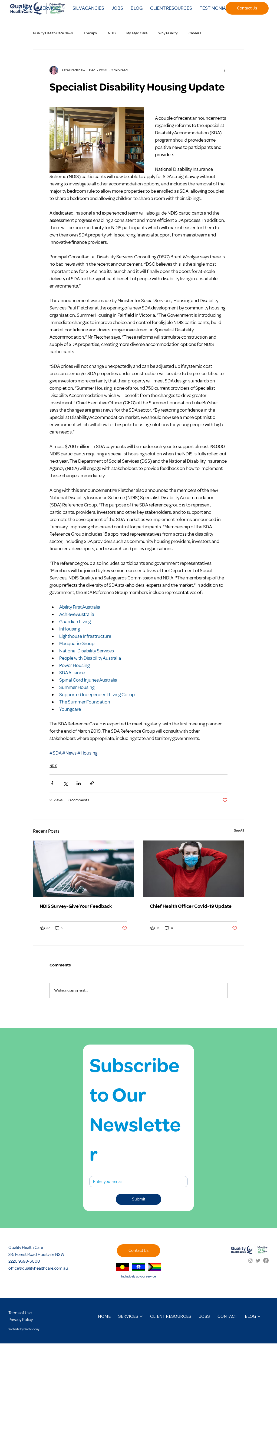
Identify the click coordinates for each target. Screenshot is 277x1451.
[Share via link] (91, 783)
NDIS (112, 33)
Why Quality (168, 33)
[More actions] (224, 70)
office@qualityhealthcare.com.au (38, 1268)
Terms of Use (20, 1313)
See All (239, 830)
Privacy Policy (20, 1319)
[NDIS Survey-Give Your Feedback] (83, 868)
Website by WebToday (23, 1329)
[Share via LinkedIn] (78, 783)
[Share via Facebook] (52, 783)
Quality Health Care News (53, 33)
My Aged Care (136, 33)
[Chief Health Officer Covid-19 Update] (193, 868)
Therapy (90, 33)
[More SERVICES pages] (63, 8)
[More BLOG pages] (259, 1316)
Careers (195, 33)
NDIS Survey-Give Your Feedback (76, 906)
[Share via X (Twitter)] (65, 783)
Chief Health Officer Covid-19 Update (191, 906)
